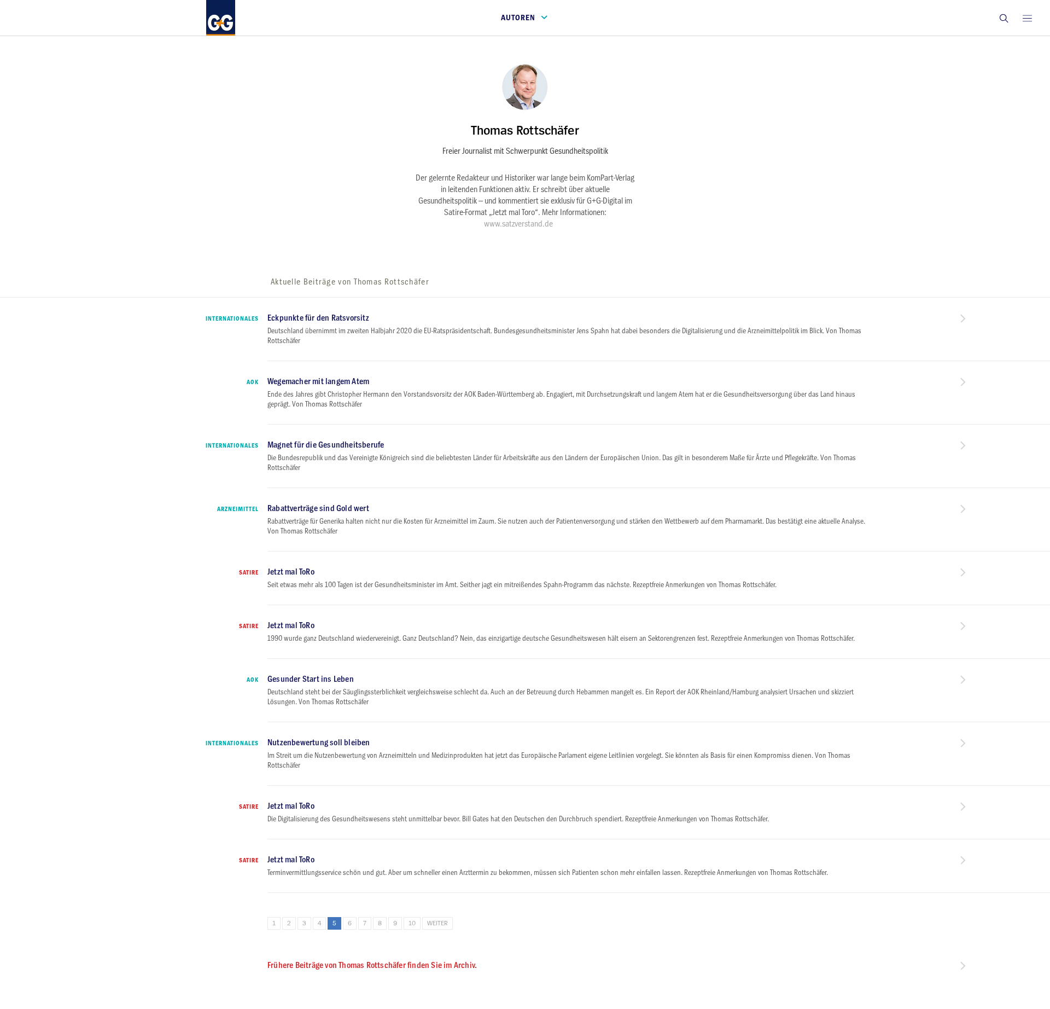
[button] (1003, 18)
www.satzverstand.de (518, 224)
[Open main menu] (1027, 18)
